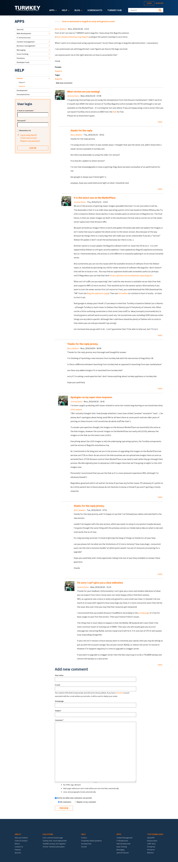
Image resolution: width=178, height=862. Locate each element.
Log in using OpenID (28, 135)
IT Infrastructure (23, 37)
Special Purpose (122, 852)
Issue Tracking (121, 846)
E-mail (57, 685)
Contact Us (19, 846)
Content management (26, 42)
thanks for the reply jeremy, (89, 505)
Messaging (21, 50)
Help (64, 10)
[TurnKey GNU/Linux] (27, 10)
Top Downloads (155, 834)
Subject (58, 711)
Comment (59, 720)
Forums (20, 78)
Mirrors (17, 843)
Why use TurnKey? (21, 838)
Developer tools (23, 62)
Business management (26, 46)
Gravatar (120, 693)
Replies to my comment (86, 802)
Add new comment (64, 83)
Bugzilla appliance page (97, 293)
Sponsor (18, 852)
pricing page (143, 613)
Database (21, 58)
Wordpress (151, 846)
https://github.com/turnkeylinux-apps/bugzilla (131, 275)
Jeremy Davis (73, 96)
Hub (114, 111)
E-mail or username (25, 110)
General (22, 86)
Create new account (28, 138)
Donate (84, 846)
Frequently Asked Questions (91, 841)
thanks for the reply (81, 130)
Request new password (30, 141)
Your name (59, 675)
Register (159, 3)
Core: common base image (53, 838)
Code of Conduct (21, 841)
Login (149, 3)
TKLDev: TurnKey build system (54, 846)
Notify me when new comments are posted (74, 798)
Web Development (123, 843)
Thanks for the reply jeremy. (82, 343)
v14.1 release (76, 409)
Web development (24, 33)
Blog (76, 10)
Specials (20, 29)
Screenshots (94, 10)
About (18, 834)
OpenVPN (150, 838)
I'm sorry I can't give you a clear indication (100, 582)
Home (57, 21)
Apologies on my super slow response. (91, 397)
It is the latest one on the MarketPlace (95, 197)
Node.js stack (152, 841)
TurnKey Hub (114, 10)
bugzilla (58, 79)
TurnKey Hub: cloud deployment (54, 841)
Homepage (59, 701)
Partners (18, 849)
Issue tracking (22, 54)
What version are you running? (83, 91)
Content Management (124, 838)
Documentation (23, 94)
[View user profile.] (60, 94)
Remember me (25, 130)
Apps (51, 10)
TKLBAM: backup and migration (54, 843)
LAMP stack (151, 843)
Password (21, 120)
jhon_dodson (60, 29)
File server (151, 849)
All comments (66, 802)
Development (22, 90)
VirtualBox (123, 293)
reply (160, 121)
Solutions (48, 834)
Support (58, 71)
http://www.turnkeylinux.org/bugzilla (72, 37)
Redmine (150, 852)
